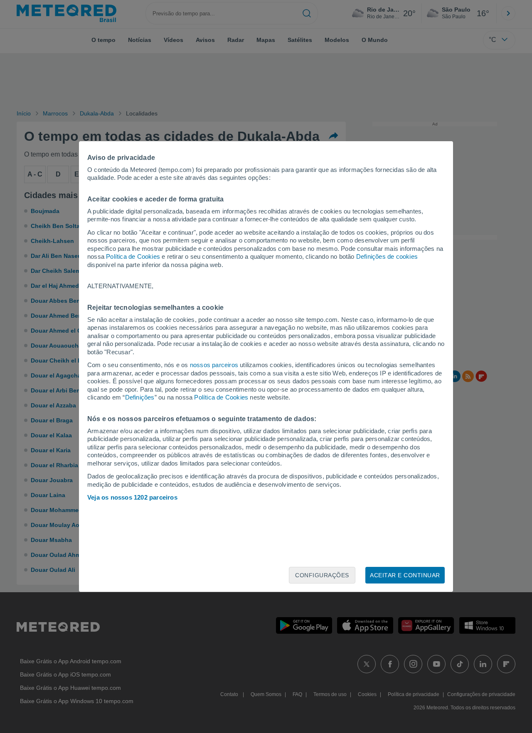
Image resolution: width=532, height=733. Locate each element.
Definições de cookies (387, 256)
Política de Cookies (133, 256)
